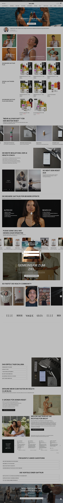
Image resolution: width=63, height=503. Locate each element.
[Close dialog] (40, 242)
